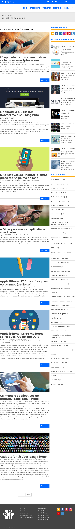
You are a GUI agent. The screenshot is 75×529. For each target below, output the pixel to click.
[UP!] (72, 527)
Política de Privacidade (26, 517)
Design (54, 248)
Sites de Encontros (59, 358)
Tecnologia (31, 64)
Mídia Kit (22, 508)
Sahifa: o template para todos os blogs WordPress (67, 153)
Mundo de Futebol (43, 519)
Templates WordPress (60, 371)
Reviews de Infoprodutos (61, 350)
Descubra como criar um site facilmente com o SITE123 (68, 102)
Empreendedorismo (58, 262)
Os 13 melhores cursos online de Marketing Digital (66, 140)
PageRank (55, 322)
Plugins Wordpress (17, 122)
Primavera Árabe (57, 331)
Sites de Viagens (57, 363)
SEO (52, 354)
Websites (55, 375)
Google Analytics (58, 279)
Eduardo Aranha (20, 62)
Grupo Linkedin (24, 513)
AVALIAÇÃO (33, 287)
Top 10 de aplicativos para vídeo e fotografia (67, 77)
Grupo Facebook (25, 511)
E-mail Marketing (58, 258)
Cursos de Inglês (58, 233)
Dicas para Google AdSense (62, 252)
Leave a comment (39, 64)
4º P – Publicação (58, 192)
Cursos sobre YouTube (60, 243)
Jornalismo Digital (59, 288)
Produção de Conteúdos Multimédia (18, 64)
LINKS (10, 122)
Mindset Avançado (58, 314)
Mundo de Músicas (44, 511)
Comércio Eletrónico (59, 228)
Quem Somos (42, 508)
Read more (44, 80)
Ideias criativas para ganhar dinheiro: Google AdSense (67, 90)
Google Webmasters (59, 284)
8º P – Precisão (57, 209)
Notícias (54, 318)
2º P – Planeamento (58, 184)
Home (4, 15)
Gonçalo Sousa (23, 120)
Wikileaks (55, 380)
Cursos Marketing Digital (61, 237)
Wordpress (25, 122)
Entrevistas (56, 267)
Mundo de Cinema (43, 515)
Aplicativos (5, 64)
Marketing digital (58, 305)
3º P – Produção (57, 188)
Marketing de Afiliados (60, 301)
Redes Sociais (56, 341)
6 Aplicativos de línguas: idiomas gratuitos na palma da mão (23, 176)
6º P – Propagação (58, 201)
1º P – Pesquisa (56, 179)
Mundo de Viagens (43, 517)
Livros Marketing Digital (61, 296)
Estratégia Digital (59, 271)
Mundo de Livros (43, 513)
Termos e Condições (26, 515)
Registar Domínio (58, 345)
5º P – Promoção (57, 197)
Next (28, 494)
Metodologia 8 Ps (58, 309)
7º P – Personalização (60, 205)
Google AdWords (58, 275)
